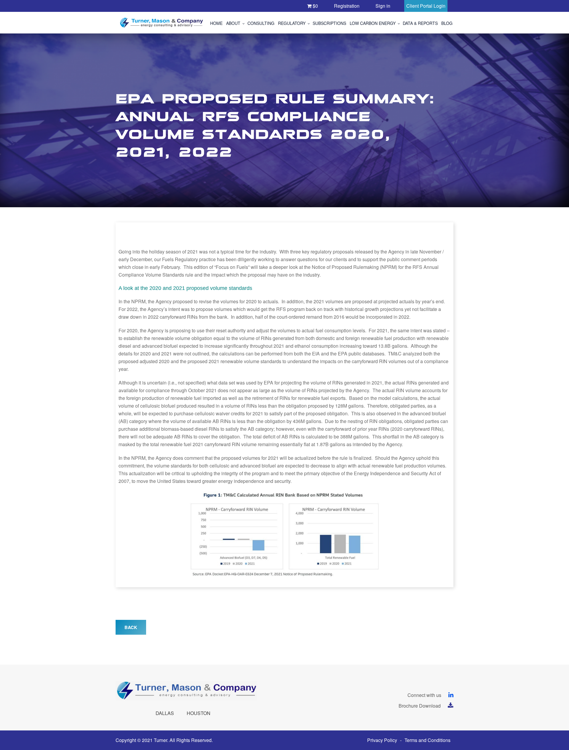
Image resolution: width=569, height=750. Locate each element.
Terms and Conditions (427, 740)
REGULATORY (292, 23)
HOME (216, 23)
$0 (314, 5)
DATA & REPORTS (420, 23)
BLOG (447, 23)
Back (130, 627)
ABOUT (233, 23)
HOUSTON (198, 713)
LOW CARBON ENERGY (373, 23)
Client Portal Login (425, 5)
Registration (346, 5)
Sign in (382, 5)
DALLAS (165, 713)
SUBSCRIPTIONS (329, 23)
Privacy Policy (382, 740)
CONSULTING (260, 23)
